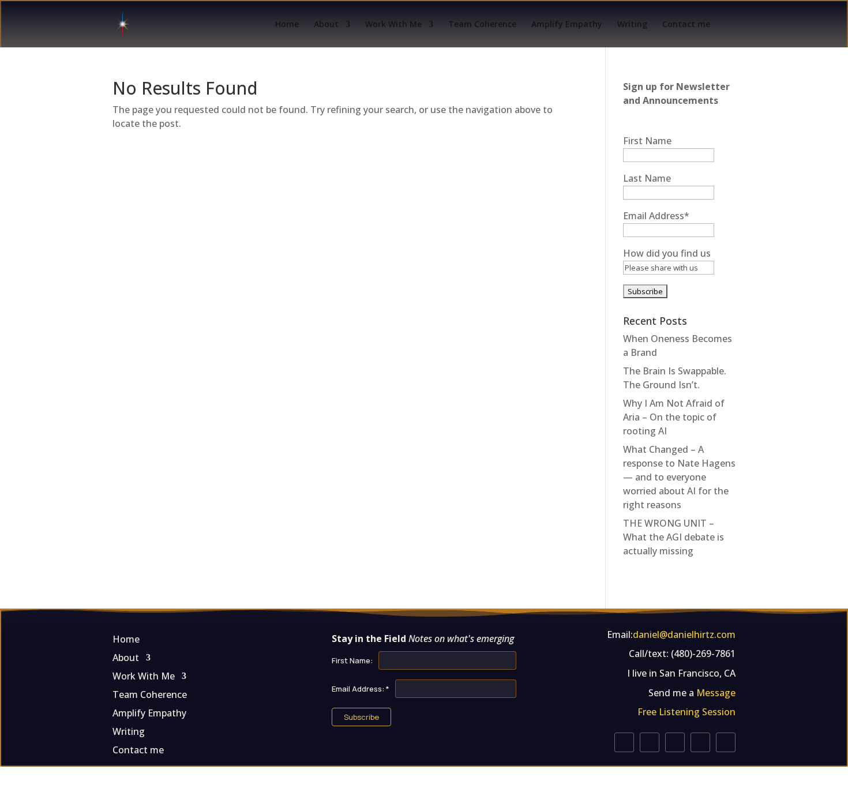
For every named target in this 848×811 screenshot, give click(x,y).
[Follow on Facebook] (675, 742)
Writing (632, 24)
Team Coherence (482, 24)
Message (716, 692)
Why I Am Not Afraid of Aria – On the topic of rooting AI (674, 417)
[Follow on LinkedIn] (700, 742)
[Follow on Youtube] (649, 742)
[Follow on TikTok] (726, 742)
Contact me (686, 24)
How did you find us (667, 253)
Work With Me (393, 24)
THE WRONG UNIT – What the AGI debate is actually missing (673, 537)
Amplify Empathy (566, 24)
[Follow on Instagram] (624, 742)
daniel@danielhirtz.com (684, 634)
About (326, 24)
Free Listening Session (686, 711)
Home (287, 24)
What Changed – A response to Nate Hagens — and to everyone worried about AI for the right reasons (679, 477)
